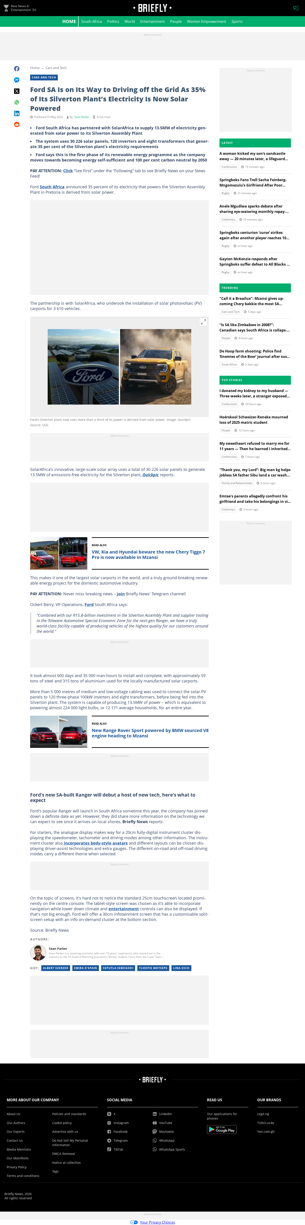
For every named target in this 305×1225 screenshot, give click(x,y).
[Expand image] (203, 322)
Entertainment (152, 21)
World (130, 21)
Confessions (229, 167)
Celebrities (228, 219)
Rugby (225, 193)
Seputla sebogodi (118, 968)
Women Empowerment (206, 21)
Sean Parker (81, 117)
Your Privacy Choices (157, 1222)
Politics (113, 21)
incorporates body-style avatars (95, 843)
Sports (237, 21)
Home (69, 21)
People (176, 21)
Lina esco (181, 968)
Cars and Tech (56, 67)
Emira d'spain (85, 968)
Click (68, 170)
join (121, 593)
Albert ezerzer (55, 968)
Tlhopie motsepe (153, 968)
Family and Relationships (237, 483)
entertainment (124, 908)
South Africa (91, 21)
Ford (89, 604)
